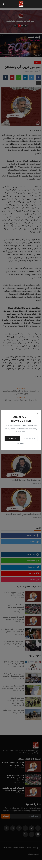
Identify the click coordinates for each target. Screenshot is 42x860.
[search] (3, 4)
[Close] (37, 413)
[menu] (39, 4)
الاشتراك (12, 438)
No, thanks (21, 443)
